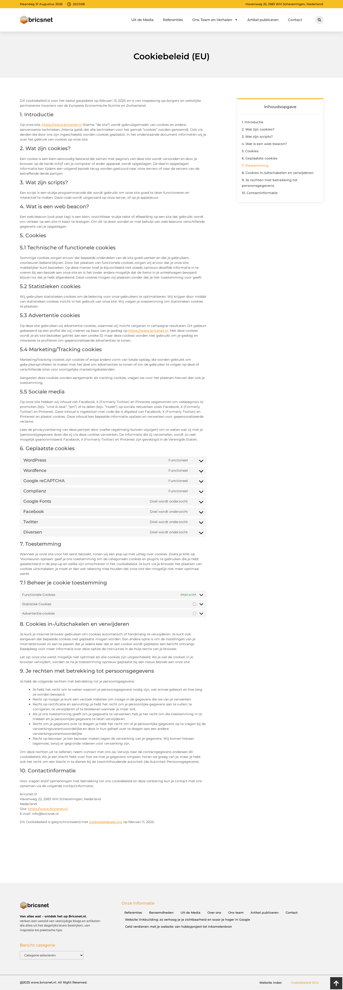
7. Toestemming (255, 165)
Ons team (236, 912)
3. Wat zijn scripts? (257, 136)
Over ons (214, 912)
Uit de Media (142, 20)
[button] (319, 20)
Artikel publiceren (263, 20)
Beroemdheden (161, 912)
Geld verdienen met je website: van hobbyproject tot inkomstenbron (178, 926)
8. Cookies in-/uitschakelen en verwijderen (278, 173)
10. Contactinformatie (260, 193)
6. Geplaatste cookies (259, 158)
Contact (295, 20)
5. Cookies (250, 151)
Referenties (173, 20)
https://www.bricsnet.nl (62, 125)
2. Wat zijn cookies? (258, 129)
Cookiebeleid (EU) (304, 982)
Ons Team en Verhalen (212, 20)
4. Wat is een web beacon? (264, 144)
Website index (270, 982)
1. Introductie (252, 122)
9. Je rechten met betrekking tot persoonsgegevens (270, 183)
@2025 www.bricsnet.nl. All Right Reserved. (53, 982)
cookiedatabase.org (105, 822)
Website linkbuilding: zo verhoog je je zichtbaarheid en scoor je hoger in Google (187, 919)
